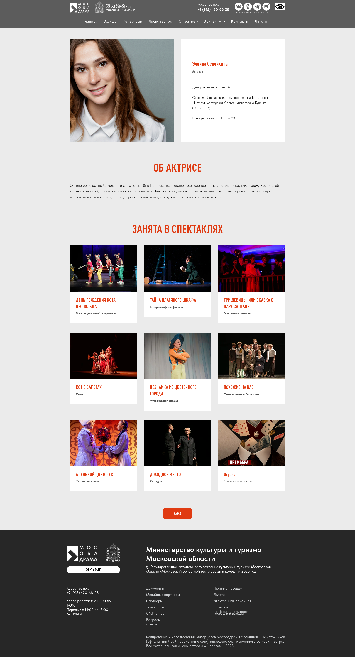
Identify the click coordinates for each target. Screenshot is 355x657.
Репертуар (132, 21)
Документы (155, 588)
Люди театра (161, 21)
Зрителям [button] (213, 21)
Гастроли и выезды (229, 613)
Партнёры (154, 601)
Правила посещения (230, 588)
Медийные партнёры (163, 594)
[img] (82, 554)
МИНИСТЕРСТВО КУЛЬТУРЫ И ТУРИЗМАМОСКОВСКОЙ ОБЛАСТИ (120, 7)
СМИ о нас (155, 613)
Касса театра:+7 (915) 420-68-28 (83, 590)
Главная (90, 21)
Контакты (239, 21)
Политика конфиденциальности (231, 609)
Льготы (261, 21)
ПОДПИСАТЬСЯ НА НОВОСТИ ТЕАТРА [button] (252, 12)
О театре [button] (187, 21)
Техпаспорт (155, 607)
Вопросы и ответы (154, 621)
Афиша (110, 21)
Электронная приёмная (232, 601)
